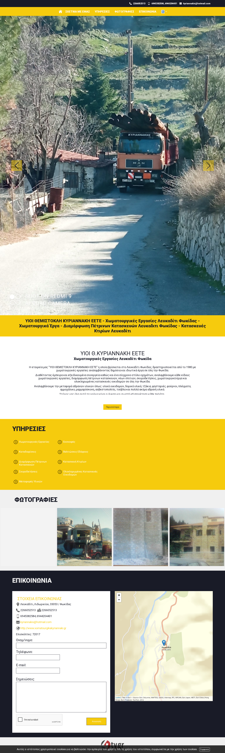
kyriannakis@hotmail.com (36, 490)
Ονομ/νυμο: (24, 509)
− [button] (119, 468)
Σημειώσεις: (25, 548)
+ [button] (119, 464)
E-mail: (21, 534)
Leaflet (118, 566)
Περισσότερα (112, 275)
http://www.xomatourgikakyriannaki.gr (43, 496)
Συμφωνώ (204, 749)
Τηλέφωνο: (24, 520)
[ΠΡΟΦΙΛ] (60, 11)
